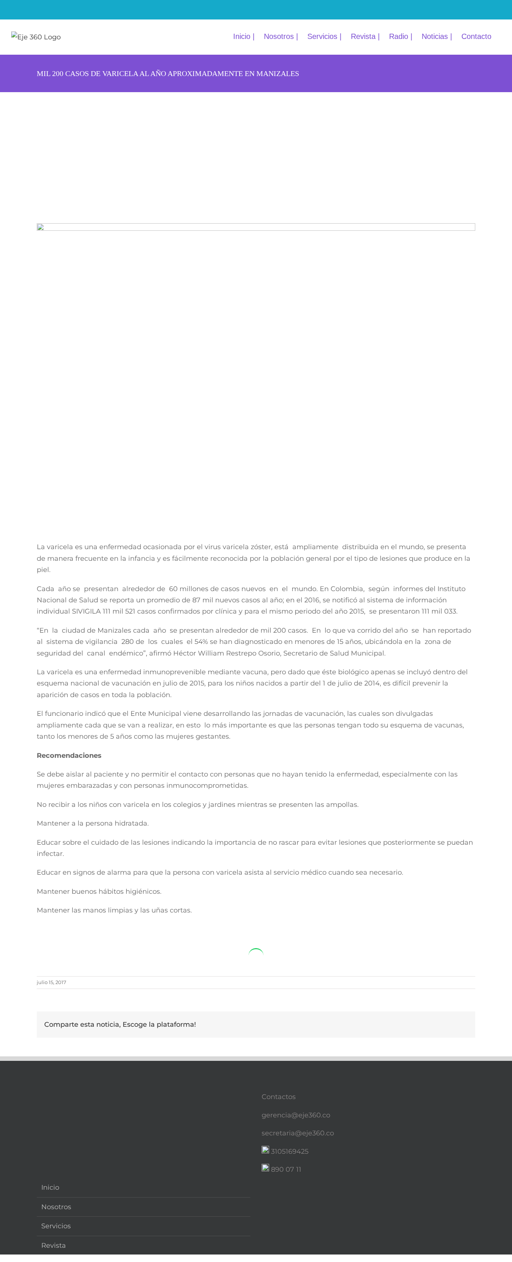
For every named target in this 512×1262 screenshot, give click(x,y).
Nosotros (56, 1207)
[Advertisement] (256, 148)
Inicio (50, 1187)
